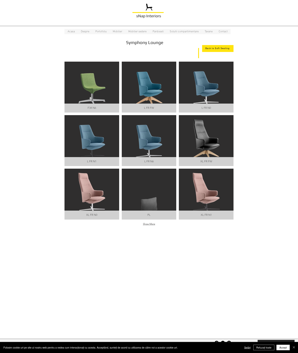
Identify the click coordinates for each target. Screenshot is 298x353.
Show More (149, 223)
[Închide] (294, 347)
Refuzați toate (263, 347)
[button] (101, 31)
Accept (283, 347)
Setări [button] (247, 347)
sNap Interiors (148, 15)
